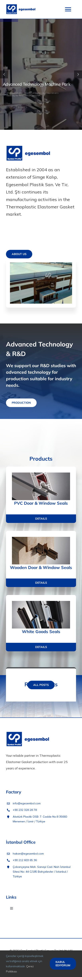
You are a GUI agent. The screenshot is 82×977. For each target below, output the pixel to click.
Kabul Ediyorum (63, 963)
